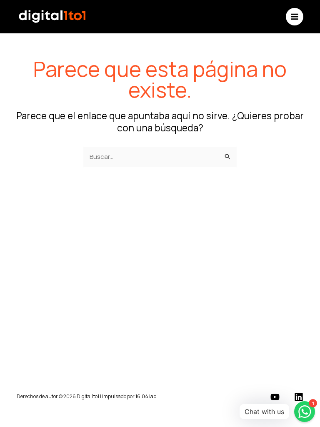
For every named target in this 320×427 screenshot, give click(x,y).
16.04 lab (145, 396)
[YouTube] (275, 397)
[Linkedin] (298, 397)
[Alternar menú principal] (295, 17)
